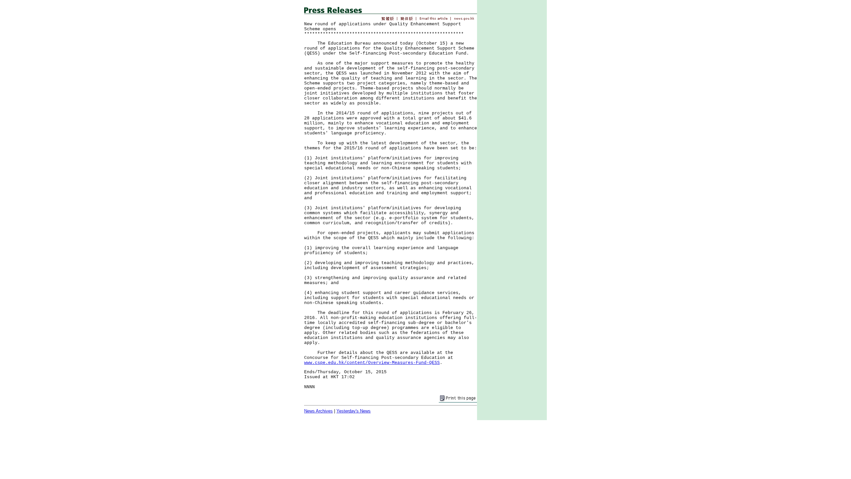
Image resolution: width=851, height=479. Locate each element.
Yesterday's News (353, 410)
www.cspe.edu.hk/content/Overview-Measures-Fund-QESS (372, 362)
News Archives (318, 410)
